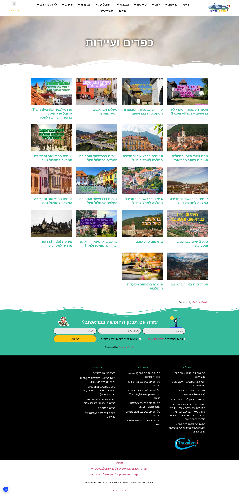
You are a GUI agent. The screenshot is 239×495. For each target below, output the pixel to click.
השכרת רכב (107, 11)
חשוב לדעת (104, 4)
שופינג (69, 4)
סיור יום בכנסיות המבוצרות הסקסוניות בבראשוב (143, 111)
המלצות (124, 4)
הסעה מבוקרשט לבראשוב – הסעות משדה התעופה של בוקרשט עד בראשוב (187, 428)
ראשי (186, 4)
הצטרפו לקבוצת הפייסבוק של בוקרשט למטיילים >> (119, 474)
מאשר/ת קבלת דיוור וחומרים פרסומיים (120, 339)
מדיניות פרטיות (119, 490)
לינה (157, 4)
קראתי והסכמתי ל (165, 339)
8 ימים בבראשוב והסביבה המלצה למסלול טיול (53, 158)
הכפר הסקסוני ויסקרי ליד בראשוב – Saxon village (189, 111)
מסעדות (85, 4)
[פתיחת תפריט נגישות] (6, 489)
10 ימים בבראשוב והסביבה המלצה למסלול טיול (143, 158)
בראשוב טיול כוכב (149, 241)
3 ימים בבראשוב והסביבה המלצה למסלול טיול (53, 201)
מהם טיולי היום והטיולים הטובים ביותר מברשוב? (190, 158)
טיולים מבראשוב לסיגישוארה (105, 111)
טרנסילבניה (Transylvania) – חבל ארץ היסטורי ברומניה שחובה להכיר (51, 113)
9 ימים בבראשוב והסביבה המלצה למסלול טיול (98, 158)
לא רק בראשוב (48, 4)
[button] (14, 3)
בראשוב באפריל (106, 408)
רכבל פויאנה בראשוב (104, 373)
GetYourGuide (200, 302)
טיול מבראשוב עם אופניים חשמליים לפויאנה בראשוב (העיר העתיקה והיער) (98, 390)
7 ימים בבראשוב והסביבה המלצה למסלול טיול (189, 201)
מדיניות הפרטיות (156, 339)
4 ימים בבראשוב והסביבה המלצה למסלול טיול (98, 201)
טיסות (122, 11)
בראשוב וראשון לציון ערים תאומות (187, 399)
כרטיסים (142, 4)
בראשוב (172, 4)
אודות (119, 463)
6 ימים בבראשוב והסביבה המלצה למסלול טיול (144, 201)
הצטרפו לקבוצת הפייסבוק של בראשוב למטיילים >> (119, 468)
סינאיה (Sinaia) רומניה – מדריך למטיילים (54, 243)
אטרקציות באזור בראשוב (189, 284)
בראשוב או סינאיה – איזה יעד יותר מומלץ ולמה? (98, 243)
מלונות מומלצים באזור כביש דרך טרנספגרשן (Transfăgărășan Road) (143, 394)
